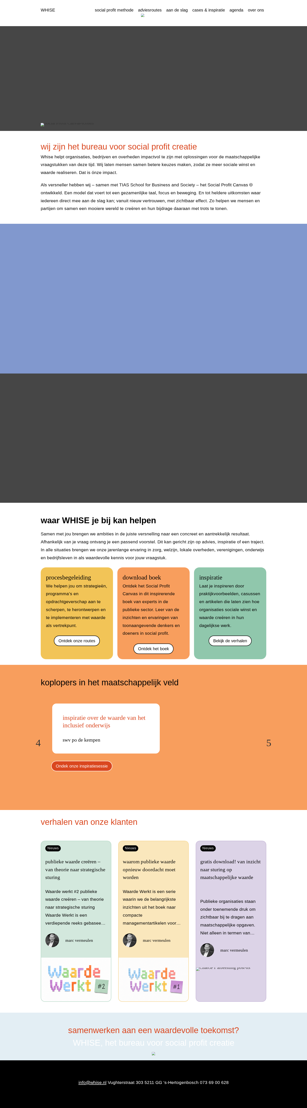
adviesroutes (150, 10)
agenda (236, 10)
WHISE (48, 10)
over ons (256, 10)
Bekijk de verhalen (230, 640)
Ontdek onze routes (76, 640)
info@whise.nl (93, 1082)
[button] (38, 743)
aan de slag (177, 10)
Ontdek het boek (153, 648)
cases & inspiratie (208, 10)
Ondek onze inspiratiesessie (82, 766)
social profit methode (114, 10)
